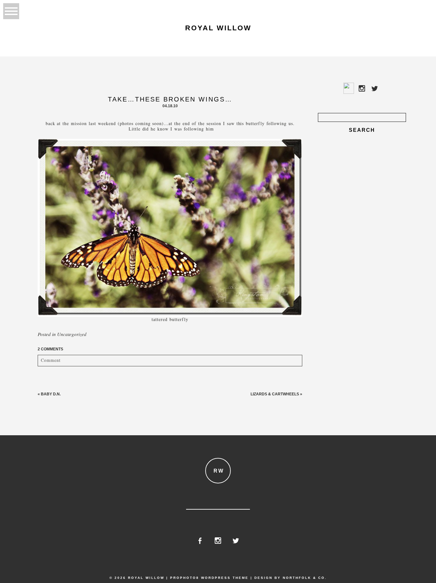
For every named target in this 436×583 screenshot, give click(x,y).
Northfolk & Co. (305, 577)
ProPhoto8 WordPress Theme (209, 577)
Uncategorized (71, 334)
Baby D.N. (51, 394)
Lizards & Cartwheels (275, 394)
